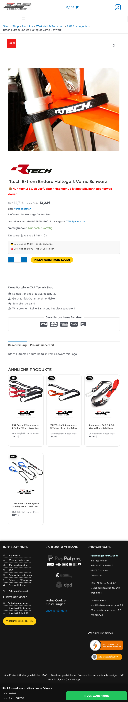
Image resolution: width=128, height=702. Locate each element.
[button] (23, 19)
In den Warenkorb (97, 695)
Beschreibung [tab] (17, 345)
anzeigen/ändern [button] (56, 610)
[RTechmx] (31, 169)
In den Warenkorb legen (52, 259)
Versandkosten (22, 208)
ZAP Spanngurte (75, 221)
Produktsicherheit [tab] (42, 345)
